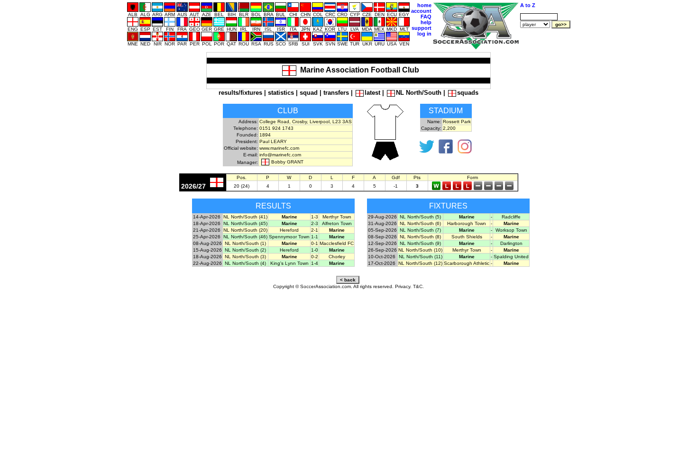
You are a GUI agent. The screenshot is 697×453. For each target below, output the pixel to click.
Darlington (511, 243)
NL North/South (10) (420, 250)
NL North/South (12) (420, 263)
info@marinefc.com (280, 154)
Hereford (289, 230)
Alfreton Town (337, 223)
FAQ (426, 16)
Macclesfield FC (337, 243)
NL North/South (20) (245, 230)
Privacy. (403, 286)
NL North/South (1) (245, 243)
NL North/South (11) (420, 256)
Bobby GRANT (287, 161)
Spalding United (511, 256)
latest (372, 92)
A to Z (527, 5)
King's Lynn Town (289, 263)
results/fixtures (240, 92)
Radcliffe (511, 216)
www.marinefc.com (279, 148)
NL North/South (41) (245, 216)
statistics (281, 92)
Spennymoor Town (289, 236)
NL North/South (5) (420, 216)
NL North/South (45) (245, 223)
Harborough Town (466, 223)
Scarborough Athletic (466, 263)
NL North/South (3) (245, 256)
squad (309, 92)
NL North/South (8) (420, 236)
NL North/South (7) (420, 230)
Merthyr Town (336, 216)
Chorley (337, 256)
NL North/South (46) (245, 236)
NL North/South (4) (245, 263)
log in (424, 33)
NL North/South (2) (245, 250)
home (424, 5)
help (426, 22)
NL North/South (418, 92)
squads (467, 92)
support (421, 28)
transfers (336, 92)
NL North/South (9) (420, 243)
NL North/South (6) (420, 223)
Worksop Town (511, 230)
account (421, 11)
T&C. (418, 286)
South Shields (466, 236)
